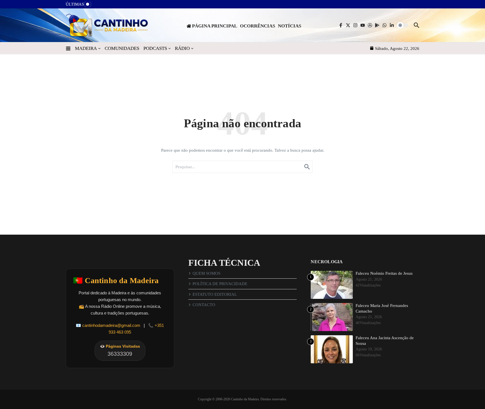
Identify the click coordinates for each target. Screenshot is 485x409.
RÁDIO (182, 48)
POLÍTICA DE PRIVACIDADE (220, 283)
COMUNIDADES (122, 48)
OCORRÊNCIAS (257, 26)
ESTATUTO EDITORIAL (215, 294)
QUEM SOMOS (206, 273)
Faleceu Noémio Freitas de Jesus (384, 273)
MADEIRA (86, 48)
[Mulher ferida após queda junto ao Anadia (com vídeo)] (100, 5)
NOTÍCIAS (289, 26)
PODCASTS (155, 48)
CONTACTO (204, 304)
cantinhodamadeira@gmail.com (111, 325)
